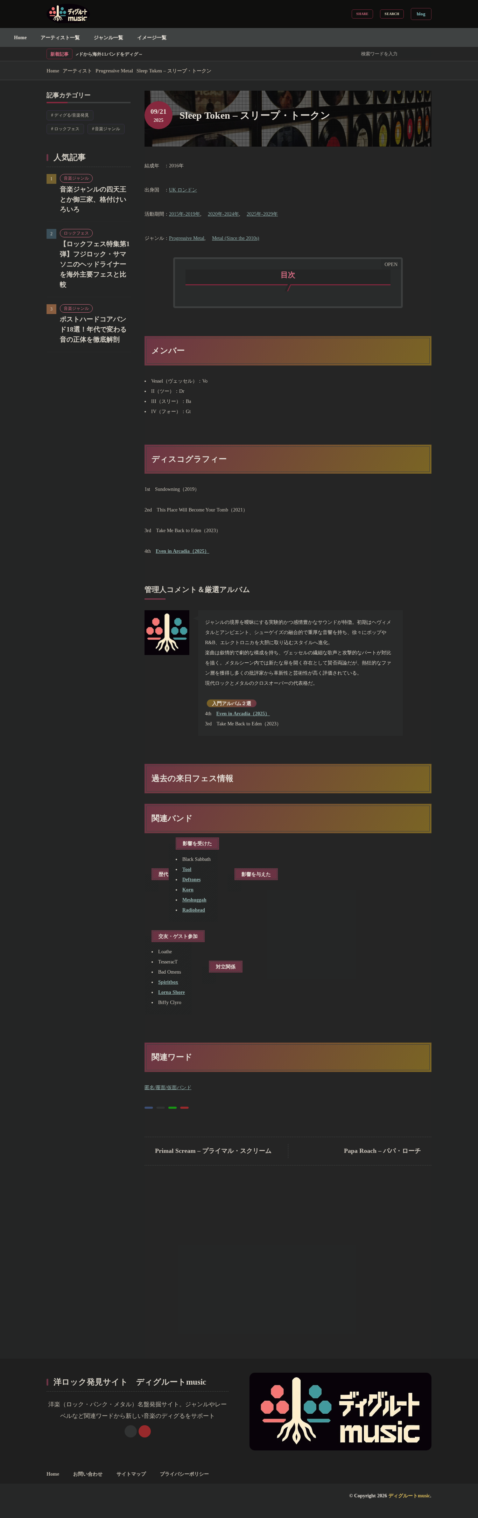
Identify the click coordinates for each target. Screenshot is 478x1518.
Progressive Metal (114, 71)
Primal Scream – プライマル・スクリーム (213, 1150)
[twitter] (160, 1108)
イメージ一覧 (152, 37)
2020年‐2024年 (223, 214)
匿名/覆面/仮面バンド (168, 1087)
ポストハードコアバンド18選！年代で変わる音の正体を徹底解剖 (93, 329)
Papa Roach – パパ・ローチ (382, 1150)
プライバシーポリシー (184, 1474)
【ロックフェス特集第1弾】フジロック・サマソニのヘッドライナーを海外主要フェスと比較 (95, 264)
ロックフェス (68, 129)
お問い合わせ (88, 1474)
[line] (172, 1108)
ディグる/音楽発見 (73, 116)
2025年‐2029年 (262, 214)
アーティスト (77, 71)
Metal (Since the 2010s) (235, 238)
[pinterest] (184, 1108)
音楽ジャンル (109, 129)
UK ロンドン (183, 190)
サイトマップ (131, 1474)
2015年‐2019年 (184, 214)
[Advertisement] (288, 1272)
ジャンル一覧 (108, 37)
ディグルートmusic (409, 1495)
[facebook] (149, 1108)
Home (20, 37)
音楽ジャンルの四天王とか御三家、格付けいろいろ (93, 199)
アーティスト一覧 (60, 37)
